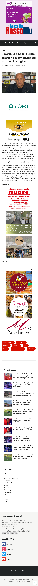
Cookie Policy (13, 533)
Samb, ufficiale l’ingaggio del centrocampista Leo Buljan (23, 429)
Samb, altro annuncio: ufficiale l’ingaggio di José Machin (23, 420)
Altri (5, 473)
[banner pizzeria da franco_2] (19, 282)
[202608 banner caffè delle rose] (19, 306)
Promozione (7, 492)
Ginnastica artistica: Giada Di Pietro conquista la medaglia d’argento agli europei (23, 447)
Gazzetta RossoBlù (19, 570)
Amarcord (7, 476)
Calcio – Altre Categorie (11, 478)
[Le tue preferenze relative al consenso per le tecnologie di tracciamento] (35, 583)
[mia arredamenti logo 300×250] (19, 326)
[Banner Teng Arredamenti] (19, 247)
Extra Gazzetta (8, 483)
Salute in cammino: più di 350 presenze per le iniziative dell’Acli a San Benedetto (23, 403)
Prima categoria (8, 490)
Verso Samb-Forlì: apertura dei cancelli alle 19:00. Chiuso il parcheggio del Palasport (23, 394)
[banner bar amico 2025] (18, 12)
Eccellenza (7, 480)
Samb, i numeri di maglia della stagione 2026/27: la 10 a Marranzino (23, 385)
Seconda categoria (9, 497)
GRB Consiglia (8, 487)
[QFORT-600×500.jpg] (19, 107)
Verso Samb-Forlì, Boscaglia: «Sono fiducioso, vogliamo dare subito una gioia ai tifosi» (23, 376)
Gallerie (6, 485)
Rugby (5, 494)
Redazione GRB (7, 65)
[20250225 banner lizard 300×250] (19, 131)
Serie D (6, 501)
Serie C (4, 50)
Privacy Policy (5, 533)
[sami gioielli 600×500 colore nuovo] (19, 222)
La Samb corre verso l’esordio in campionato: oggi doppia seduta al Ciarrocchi (23, 456)
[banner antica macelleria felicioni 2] (19, 198)
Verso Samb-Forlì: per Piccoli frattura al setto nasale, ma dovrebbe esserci (23, 412)
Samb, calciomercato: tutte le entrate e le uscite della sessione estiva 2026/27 (23, 438)
